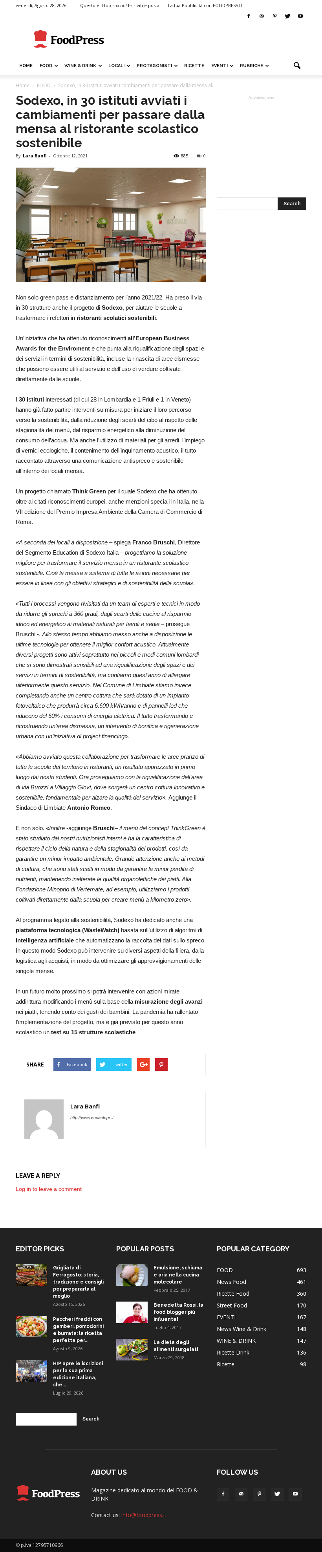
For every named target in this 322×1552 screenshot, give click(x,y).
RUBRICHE (251, 65)
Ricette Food (233, 1293)
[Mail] (261, 16)
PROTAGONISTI (154, 65)
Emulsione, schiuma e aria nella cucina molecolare (178, 1275)
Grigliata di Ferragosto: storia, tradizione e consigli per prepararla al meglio (78, 1282)
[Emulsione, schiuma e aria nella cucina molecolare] (132, 1275)
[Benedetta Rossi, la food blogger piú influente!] (132, 1312)
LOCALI (116, 65)
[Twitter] (287, 16)
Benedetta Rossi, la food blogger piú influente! (178, 1312)
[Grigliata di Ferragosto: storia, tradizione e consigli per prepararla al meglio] (31, 1275)
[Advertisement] (214, 39)
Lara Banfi (35, 156)
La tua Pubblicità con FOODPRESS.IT (205, 5)
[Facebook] (248, 16)
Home (26, 65)
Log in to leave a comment (49, 1189)
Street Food (232, 1305)
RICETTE (194, 65)
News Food (231, 1281)
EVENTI (219, 65)
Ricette (225, 1364)
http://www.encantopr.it (91, 1117)
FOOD (46, 65)
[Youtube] (300, 16)
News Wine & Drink (241, 1329)
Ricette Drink (233, 1352)
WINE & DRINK (80, 65)
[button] (296, 66)
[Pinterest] (274, 16)
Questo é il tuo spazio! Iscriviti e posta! (120, 5)
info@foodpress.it (143, 1515)
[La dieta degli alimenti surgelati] (132, 1349)
